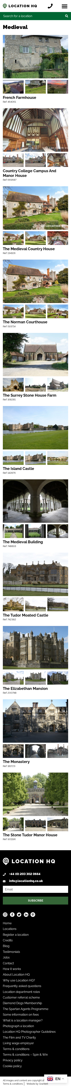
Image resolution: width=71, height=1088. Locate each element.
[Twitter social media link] (19, 914)
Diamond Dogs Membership (22, 1003)
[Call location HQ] (51, 6)
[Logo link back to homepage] (29, 863)
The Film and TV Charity (19, 1037)
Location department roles (21, 992)
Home (7, 923)
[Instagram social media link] (5, 914)
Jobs (6, 957)
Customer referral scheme (21, 997)
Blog (6, 946)
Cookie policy (12, 1066)
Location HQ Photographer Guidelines (29, 1031)
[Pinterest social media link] (32, 914)
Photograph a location (18, 1026)
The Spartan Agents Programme (25, 1009)
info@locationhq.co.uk (26, 881)
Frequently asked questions (22, 986)
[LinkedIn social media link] (26, 914)
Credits (8, 940)
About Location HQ (16, 974)
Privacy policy (13, 1060)
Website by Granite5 (37, 1084)
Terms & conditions (16, 1049)
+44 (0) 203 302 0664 (25, 874)
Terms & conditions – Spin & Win (25, 1054)
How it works (12, 969)
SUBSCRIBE (35, 900)
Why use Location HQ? (19, 980)
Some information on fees (21, 1014)
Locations (9, 929)
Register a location (16, 934)
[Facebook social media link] (12, 914)
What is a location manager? (23, 1020)
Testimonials (11, 952)
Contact (8, 963)
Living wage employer (18, 1043)
